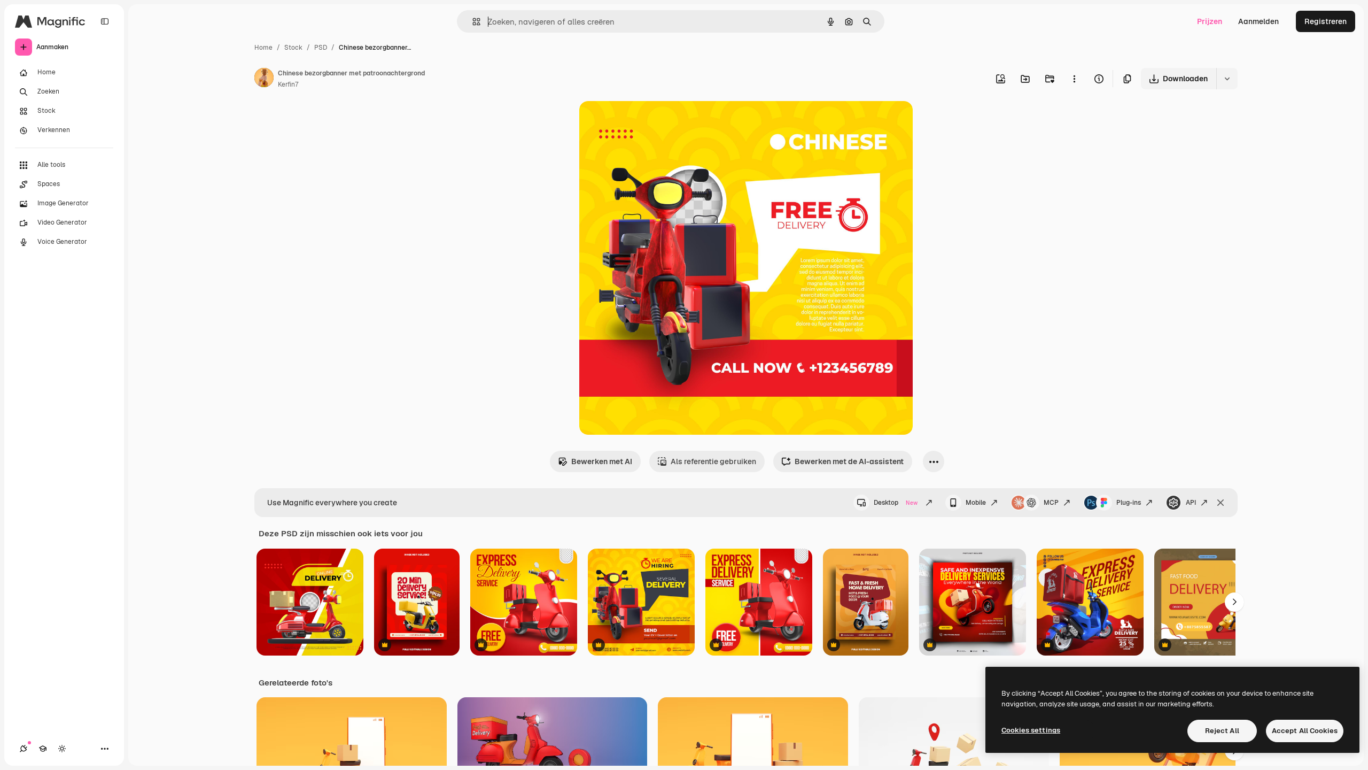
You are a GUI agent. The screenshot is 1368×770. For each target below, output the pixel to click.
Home (263, 47)
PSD (320, 47)
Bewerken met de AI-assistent (849, 461)
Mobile (976, 502)
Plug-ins (1128, 502)
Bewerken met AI (601, 461)
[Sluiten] (1220, 502)
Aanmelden (1258, 21)
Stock (293, 47)
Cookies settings (1030, 730)
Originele (649, 122)
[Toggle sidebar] (104, 21)
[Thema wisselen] (62, 748)
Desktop (896, 502)
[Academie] (42, 748)
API (1191, 502)
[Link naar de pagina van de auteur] (264, 79)
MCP (1051, 502)
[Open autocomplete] (472, 22)
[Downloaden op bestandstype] (1227, 78)
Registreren (1325, 21)
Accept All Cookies (1305, 730)
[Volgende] (1234, 602)
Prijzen (1209, 21)
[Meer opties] (1074, 78)
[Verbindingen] (23, 748)
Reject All (1222, 730)
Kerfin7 (288, 84)
